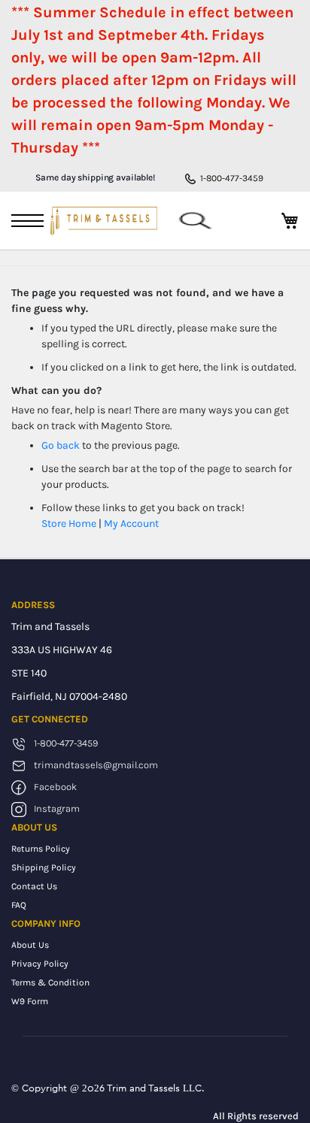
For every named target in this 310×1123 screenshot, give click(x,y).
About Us (30, 945)
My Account (131, 523)
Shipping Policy (43, 867)
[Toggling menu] (27, 220)
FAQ (18, 905)
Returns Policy (40, 848)
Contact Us (34, 886)
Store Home (68, 523)
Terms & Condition (50, 982)
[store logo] (103, 221)
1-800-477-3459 (231, 178)
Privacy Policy (39, 963)
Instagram (57, 808)
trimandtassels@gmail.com (96, 764)
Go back (60, 445)
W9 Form (29, 1001)
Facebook (55, 786)
